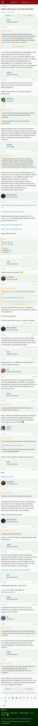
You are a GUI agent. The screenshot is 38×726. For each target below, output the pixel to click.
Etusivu (3, 715)
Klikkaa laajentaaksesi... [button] (19, 47)
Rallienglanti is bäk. (7, 477)
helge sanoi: (5, 628)
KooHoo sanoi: (6, 438)
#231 (35, 401)
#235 (35, 527)
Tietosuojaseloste (24, 713)
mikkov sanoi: (6, 110)
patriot (5, 12)
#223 (35, 106)
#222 (35, 79)
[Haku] (36, 2)
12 (18, 15)
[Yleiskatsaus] (32, 2)
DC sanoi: (5, 663)
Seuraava (29, 15)
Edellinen (8, 15)
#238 (35, 604)
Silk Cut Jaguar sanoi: (8, 288)
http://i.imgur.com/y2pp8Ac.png (11, 225)
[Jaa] (32, 27)
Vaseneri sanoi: (6, 31)
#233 (35, 469)
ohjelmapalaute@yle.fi (8, 592)
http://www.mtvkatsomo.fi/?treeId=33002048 (15, 570)
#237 (35, 582)
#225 (35, 202)
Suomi (5, 710)
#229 (35, 359)
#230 (35, 376)
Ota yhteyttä (5, 713)
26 (24, 15)
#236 (35, 551)
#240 (35, 659)
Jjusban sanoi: (6, 493)
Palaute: (3, 590)
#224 (35, 152)
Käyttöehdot (14, 713)
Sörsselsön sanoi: (7, 531)
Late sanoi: (5, 405)
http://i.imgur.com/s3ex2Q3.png (11, 229)
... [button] (15, 15)
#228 (35, 335)
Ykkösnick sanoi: (7, 155)
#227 (35, 284)
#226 (35, 269)
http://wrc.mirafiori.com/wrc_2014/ (12, 445)
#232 (35, 434)
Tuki (32, 713)
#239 (35, 624)
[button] (2, 2)
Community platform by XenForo (16, 718)
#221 (35, 27)
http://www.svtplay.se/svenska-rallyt (12, 212)
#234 (35, 489)
